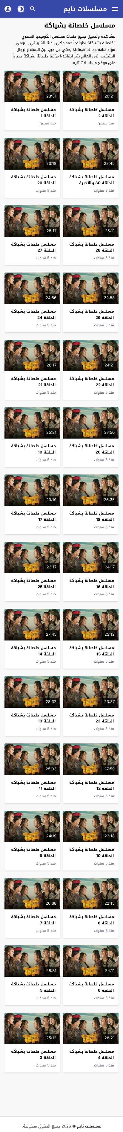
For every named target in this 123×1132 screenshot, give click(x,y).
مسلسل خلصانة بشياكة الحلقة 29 (33, 180)
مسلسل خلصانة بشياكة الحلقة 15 (91, 651)
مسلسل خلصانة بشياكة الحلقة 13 (33, 718)
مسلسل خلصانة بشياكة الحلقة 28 (91, 247)
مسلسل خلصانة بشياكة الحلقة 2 (91, 113)
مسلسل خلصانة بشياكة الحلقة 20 (91, 449)
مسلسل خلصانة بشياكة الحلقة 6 (91, 987)
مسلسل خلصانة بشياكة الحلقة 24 (33, 314)
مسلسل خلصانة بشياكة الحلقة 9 (33, 852)
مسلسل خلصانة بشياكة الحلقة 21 (33, 382)
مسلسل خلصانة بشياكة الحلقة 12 (91, 785)
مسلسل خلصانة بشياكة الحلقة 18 (91, 516)
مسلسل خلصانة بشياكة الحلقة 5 (33, 987)
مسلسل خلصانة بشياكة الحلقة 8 (91, 920)
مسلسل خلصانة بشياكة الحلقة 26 (91, 314)
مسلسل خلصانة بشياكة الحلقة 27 (33, 247)
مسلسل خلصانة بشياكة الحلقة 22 (91, 382)
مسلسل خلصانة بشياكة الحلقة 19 (33, 449)
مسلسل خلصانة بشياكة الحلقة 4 (91, 1054)
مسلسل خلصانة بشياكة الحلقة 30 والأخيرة (91, 180)
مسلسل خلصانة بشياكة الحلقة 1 (33, 113)
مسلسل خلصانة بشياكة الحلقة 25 (33, 584)
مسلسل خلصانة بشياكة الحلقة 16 (91, 584)
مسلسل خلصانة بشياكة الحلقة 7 (33, 920)
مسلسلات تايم (85, 9)
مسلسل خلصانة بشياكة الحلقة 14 (33, 651)
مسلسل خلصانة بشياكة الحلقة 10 (91, 852)
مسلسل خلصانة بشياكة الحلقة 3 (33, 1054)
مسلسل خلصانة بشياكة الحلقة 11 (33, 785)
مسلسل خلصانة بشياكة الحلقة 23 (91, 718)
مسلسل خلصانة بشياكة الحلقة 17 (33, 516)
